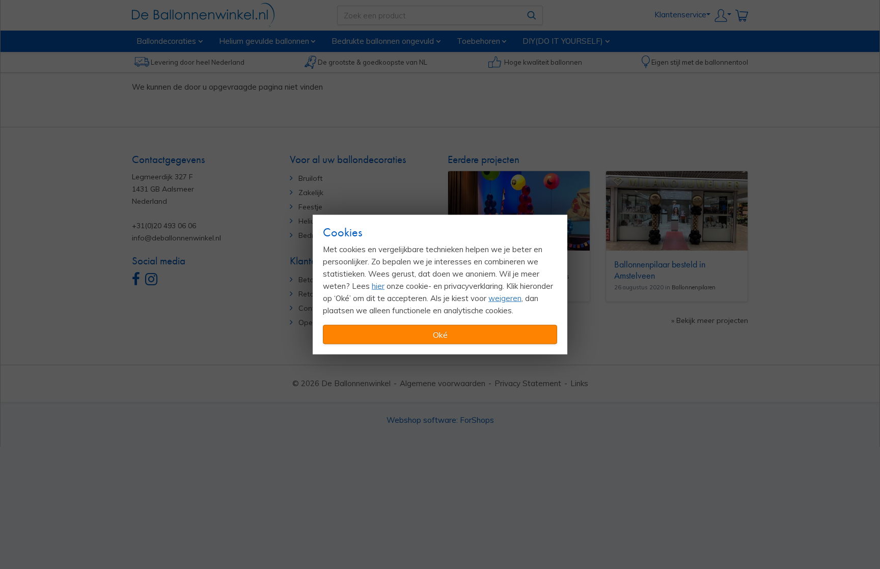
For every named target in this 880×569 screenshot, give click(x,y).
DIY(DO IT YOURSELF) (562, 40)
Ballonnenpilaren (694, 287)
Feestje (310, 206)
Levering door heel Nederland (197, 62)
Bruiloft (310, 178)
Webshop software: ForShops (440, 420)
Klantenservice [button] (680, 14)
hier (378, 286)
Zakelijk (310, 192)
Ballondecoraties (166, 40)
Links (579, 383)
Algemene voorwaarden (442, 383)
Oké (440, 335)
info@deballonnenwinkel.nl (176, 237)
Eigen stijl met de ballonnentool (699, 62)
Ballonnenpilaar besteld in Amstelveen (659, 269)
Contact (311, 308)
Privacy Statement (527, 383)
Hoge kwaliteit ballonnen (543, 62)
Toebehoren (478, 40)
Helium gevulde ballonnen (264, 40)
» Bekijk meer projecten (709, 320)
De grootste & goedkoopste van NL (372, 62)
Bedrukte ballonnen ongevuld (383, 40)
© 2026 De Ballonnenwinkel (341, 383)
